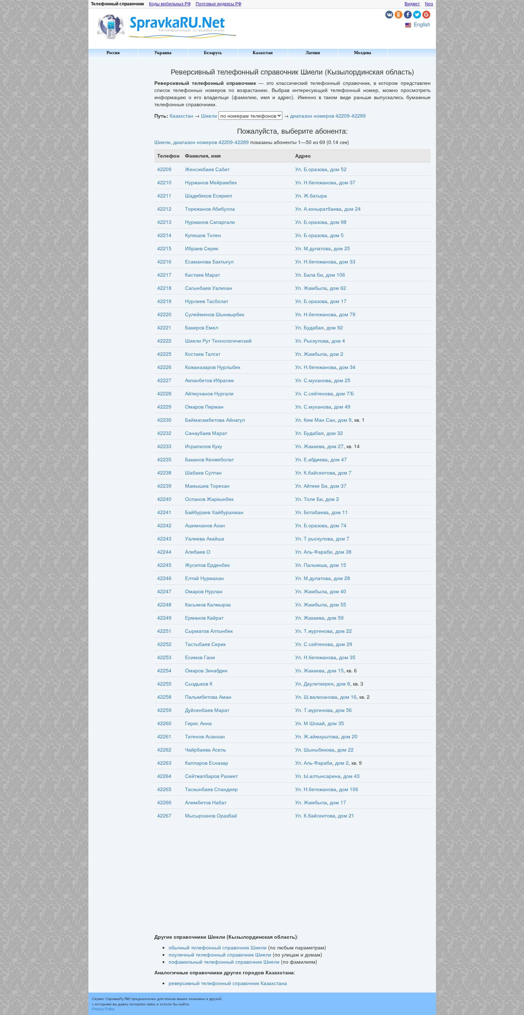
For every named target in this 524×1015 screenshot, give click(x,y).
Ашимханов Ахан (205, 525)
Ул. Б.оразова (311, 169)
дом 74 (338, 525)
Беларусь (213, 52)
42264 (164, 775)
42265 (164, 789)
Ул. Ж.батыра (311, 195)
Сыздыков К (198, 683)
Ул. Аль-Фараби (313, 551)
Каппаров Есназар (206, 762)
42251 (164, 630)
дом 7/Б (345, 393)
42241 (164, 512)
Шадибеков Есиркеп (208, 195)
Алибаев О (197, 551)
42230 (164, 419)
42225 (164, 353)
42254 (164, 670)
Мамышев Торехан (207, 485)
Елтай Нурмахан (204, 577)
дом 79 (347, 314)
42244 (164, 551)
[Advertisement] (118, 168)
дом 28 (342, 577)
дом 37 (347, 182)
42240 (164, 498)
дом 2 (336, 353)
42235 (164, 459)
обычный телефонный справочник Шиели (218, 947)
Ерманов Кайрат (204, 617)
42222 (164, 340)
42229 (164, 406)
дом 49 (342, 406)
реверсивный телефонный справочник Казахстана (228, 982)
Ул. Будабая (309, 327)
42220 (164, 314)
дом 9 (344, 419)
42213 (164, 221)
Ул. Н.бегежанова (315, 182)
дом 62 (338, 287)
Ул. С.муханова (313, 380)
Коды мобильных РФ (170, 3)
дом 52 (338, 169)
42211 (164, 195)
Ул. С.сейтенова (314, 393)
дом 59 (335, 617)
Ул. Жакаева (309, 446)
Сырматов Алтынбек (209, 630)
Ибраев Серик (201, 248)
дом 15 (338, 564)
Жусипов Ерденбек (207, 564)
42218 (164, 287)
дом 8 (343, 683)
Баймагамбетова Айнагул (215, 419)
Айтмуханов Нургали (209, 393)
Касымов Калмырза (208, 604)
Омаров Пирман (204, 406)
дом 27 (335, 446)
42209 (164, 169)
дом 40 (338, 591)
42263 (164, 762)
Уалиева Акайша (204, 538)
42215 (164, 248)
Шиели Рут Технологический (218, 340)
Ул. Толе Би (309, 498)
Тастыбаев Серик (205, 643)
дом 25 (342, 248)
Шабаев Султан (203, 472)
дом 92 (335, 327)
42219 (164, 300)
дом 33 (347, 261)
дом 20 (349, 736)
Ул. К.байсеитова (315, 472)
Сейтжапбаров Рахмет (211, 775)
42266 (164, 802)
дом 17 (338, 300)
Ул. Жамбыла (311, 287)
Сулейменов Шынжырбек (214, 314)
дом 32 (335, 432)
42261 (164, 736)
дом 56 (343, 709)
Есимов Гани (200, 657)
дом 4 (338, 340)
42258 (164, 696)
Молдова (362, 52)
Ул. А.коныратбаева (318, 208)
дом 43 (351, 775)
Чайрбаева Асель (205, 749)
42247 (164, 591)
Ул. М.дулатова (313, 248)
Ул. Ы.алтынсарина (317, 775)
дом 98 (338, 221)
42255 (164, 683)
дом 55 (338, 604)
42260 (164, 723)
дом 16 (348, 696)
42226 (164, 366)
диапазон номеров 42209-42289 (328, 115)
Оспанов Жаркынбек (209, 498)
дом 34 (347, 366)
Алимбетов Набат (205, 802)
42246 (164, 577)
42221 (164, 327)
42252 (164, 643)
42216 (164, 261)
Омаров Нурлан (203, 591)
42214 (164, 235)
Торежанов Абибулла (210, 208)
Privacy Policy (103, 1008)
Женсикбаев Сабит (207, 169)
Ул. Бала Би (309, 274)
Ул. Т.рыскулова (314, 538)
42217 (164, 274)
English (422, 24)
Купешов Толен (203, 235)
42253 (164, 657)
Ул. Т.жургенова (314, 630)
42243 (164, 538)
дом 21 (346, 815)
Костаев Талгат (202, 353)
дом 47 (338, 459)
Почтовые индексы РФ (218, 3)
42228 (164, 393)
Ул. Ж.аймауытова (316, 736)
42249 (164, 617)
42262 (164, 749)
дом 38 (343, 551)
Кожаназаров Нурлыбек (212, 366)
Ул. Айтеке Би (311, 485)
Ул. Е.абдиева (311, 459)
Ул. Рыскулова (312, 340)
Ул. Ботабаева (312, 512)
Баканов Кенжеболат (209, 459)
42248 (164, 604)
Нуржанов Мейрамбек (211, 182)
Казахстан (263, 52)
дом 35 (347, 657)
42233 (164, 446)
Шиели (209, 115)
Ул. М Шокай (310, 723)
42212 (164, 208)
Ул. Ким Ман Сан (315, 419)
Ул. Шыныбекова (314, 749)
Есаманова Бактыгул (209, 261)
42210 (164, 182)
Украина (162, 52)
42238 (164, 472)
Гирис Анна (198, 723)
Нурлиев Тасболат (206, 300)
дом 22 (343, 630)
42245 (164, 564)
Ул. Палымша (311, 564)
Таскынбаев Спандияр (211, 789)
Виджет (412, 3)
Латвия (312, 52)
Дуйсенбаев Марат (207, 709)
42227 (164, 380)
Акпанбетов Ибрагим (209, 380)
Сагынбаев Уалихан (208, 287)
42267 (164, 815)
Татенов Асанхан (205, 736)
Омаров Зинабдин (206, 670)
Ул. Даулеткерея (314, 683)
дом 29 (344, 643)
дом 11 (340, 512)
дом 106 (335, 274)
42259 (164, 709)
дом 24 (352, 208)
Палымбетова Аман (208, 696)
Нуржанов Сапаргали (210, 221)
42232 (164, 432)
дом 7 (344, 472)
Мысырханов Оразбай (211, 815)
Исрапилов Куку (203, 446)
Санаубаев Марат (206, 432)
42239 (164, 485)
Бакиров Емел (201, 327)
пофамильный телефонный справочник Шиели (224, 961)
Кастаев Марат (202, 274)
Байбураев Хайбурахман (214, 512)
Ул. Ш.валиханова (316, 696)
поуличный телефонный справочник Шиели (220, 954)
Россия (113, 52)
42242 (164, 525)
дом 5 (337, 235)
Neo (429, 3)
